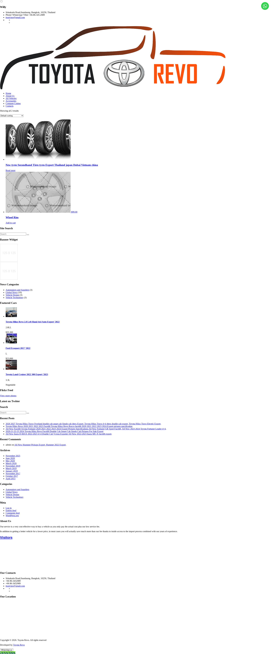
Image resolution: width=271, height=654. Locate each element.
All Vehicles (11, 98)
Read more (10, 170)
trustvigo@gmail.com (15, 17)
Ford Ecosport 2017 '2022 (18, 348)
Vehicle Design (12, 295)
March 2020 (11, 463)
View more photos (8, 395)
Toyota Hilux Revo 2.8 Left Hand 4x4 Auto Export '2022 (33, 322)
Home (8, 93)
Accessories (11, 101)
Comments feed (13, 513)
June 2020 (10, 458)
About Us (10, 96)
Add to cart (11, 223)
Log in (9, 508)
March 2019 (11, 468)
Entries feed (11, 510)
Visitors (6, 537)
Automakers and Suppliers (17, 290)
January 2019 (12, 471)
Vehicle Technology (14, 297)
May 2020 (10, 461)
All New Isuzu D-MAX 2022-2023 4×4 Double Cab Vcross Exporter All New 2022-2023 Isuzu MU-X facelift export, (59, 434)
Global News (12, 292)
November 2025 (13, 456)
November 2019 (13, 466)
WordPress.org (12, 515)
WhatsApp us (6, 650)
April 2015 (10, 478)
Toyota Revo (19, 645)
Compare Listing (13, 103)
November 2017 (13, 473)
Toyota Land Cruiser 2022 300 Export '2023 (27, 374)
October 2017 (12, 476)
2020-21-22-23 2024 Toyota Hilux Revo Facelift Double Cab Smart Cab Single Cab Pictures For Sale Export (54, 431)
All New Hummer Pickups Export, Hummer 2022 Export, (40, 445)
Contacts (9, 106)
